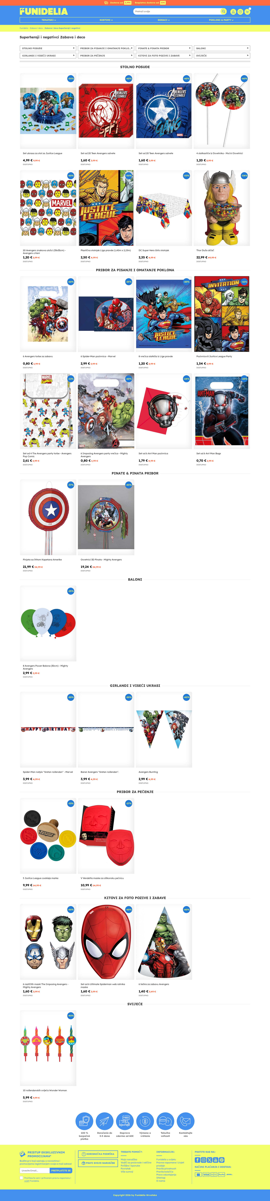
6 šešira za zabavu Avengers (154, 984)
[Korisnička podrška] (240, 12)
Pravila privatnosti (166, 1168)
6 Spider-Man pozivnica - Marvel (98, 356)
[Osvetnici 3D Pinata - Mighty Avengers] (106, 517)
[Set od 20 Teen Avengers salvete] (106, 111)
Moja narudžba (129, 1159)
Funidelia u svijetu (166, 1159)
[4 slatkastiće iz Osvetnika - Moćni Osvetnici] (222, 111)
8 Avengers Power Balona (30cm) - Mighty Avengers (45, 667)
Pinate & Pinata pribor (153, 48)
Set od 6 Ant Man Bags (208, 453)
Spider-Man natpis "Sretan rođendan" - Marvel (48, 772)
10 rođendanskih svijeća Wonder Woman (45, 1090)
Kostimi (105, 20)
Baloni (201, 48)
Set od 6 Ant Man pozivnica (153, 453)
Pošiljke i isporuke (130, 1165)
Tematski (48, 20)
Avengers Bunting (148, 772)
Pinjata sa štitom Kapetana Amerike (42, 559)
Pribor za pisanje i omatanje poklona (106, 48)
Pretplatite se (61, 1170)
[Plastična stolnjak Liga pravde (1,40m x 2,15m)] (106, 208)
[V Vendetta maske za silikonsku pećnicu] (106, 836)
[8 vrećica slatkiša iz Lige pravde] (164, 314)
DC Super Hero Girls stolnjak (154, 250)
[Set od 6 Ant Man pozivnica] (164, 411)
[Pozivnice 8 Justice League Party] (222, 314)
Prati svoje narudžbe (100, 1163)
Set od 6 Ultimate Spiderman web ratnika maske (103, 985)
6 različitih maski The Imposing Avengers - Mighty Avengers (45, 985)
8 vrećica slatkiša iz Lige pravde (156, 356)
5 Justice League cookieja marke (40, 878)
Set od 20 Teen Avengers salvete (98, 153)
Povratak (126, 1168)
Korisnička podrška (100, 1154)
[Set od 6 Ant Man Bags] (222, 411)
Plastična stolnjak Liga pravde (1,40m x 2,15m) (106, 250)
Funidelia (24, 28)
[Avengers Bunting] (164, 730)
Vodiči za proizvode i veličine (136, 1162)
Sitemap (160, 1177)
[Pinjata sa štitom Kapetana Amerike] (48, 517)
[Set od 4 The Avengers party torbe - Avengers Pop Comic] (48, 411)
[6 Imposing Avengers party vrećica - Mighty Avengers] (106, 411)
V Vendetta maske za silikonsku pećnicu (102, 878)
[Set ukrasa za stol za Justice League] (48, 111)
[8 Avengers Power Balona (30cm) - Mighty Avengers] (48, 624)
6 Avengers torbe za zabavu (38, 356)
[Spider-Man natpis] (48, 730)
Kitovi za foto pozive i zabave (159, 55)
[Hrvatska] (197, 1160)
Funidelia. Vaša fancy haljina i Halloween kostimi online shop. (44, 11)
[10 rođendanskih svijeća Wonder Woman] (48, 1048)
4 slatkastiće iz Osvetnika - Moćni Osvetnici (219, 153)
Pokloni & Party (220, 20)
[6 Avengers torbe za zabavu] (48, 314)
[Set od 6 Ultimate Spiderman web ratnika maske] (106, 942)
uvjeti (27, 1181)
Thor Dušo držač (205, 250)
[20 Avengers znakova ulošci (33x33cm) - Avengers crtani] (48, 208)
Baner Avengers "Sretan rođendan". (100, 772)
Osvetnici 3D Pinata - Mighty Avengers (101, 559)
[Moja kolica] (247, 12)
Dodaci (162, 20)
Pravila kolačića (164, 1171)
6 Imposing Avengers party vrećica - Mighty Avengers (104, 455)
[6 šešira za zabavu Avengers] (164, 942)
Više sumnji (127, 1171)
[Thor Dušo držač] (222, 208)
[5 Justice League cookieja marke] (48, 836)
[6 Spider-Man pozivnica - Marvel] (106, 314)
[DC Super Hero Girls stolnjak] (164, 208)
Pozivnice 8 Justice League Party (214, 356)
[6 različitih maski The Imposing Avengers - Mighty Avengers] (48, 942)
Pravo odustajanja (166, 1174)
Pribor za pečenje (92, 55)
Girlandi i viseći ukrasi (39, 55)
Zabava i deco (36, 28)
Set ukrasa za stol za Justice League (42, 153)
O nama (160, 1180)
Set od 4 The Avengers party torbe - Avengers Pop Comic (47, 455)
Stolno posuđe (32, 48)
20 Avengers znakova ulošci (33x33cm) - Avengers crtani (44, 252)
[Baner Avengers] (106, 730)
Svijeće (201, 55)
